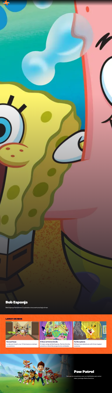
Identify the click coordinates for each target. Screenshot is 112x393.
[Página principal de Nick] (6, 2)
